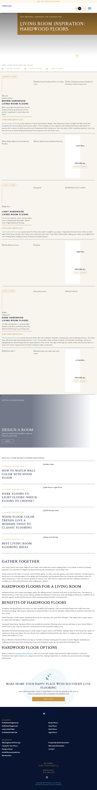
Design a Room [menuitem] (7, 749)
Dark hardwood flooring (10, 338)
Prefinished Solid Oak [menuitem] (9, 732)
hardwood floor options (24, 653)
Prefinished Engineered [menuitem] (10, 723)
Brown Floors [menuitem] (53, 723)
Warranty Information (42, 784)
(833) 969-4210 (48, 772)
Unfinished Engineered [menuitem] (10, 726)
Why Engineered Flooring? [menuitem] (11, 743)
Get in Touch (48, 699)
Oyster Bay (36, 340)
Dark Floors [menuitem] (52, 729)
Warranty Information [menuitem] (56, 746)
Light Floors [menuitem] (52, 732)
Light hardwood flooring (10, 232)
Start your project (48, 766)
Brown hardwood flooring (11, 123)
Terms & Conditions (55, 784)
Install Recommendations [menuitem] (11, 752)
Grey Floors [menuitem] (52, 726)
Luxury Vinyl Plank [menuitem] (8, 729)
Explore (7, 441)
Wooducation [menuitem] (6, 755)
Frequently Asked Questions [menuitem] (58, 743)
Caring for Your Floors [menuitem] (10, 746)
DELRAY (85, 55)
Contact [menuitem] (51, 749)
